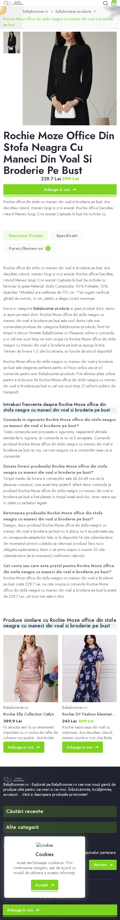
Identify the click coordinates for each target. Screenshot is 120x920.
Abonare (100, 864)
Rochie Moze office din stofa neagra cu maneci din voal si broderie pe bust (58, 22)
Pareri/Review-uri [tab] (29, 248)
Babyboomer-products (73, 11)
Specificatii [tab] (67, 236)
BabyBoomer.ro (35, 11)
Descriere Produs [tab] (25, 236)
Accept (41, 885)
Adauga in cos (57, 189)
